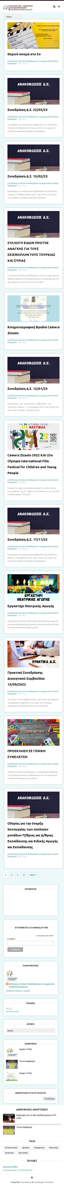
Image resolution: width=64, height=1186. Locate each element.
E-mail (11, 938)
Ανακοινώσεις (11, 1148)
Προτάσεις (23, 1153)
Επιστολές (53, 1148)
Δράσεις (25, 1148)
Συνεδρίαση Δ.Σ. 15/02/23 (27, 176)
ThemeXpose (25, 1182)
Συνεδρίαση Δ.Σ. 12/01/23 (27, 388)
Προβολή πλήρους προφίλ (18, 991)
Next (33, 875)
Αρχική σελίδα (10, 1167)
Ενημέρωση (39, 1148)
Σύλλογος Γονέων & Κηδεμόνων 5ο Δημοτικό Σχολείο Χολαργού (31, 985)
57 (24, 875)
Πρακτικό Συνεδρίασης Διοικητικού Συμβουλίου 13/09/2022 (26, 678)
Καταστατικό (12, 1011)
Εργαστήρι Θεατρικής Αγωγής (30, 606)
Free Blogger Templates (43, 1182)
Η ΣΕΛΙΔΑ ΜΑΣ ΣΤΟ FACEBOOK (17, 1170)
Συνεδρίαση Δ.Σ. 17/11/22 (27, 539)
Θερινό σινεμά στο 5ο (24, 54)
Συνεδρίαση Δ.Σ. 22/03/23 (27, 110)
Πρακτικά (9, 1153)
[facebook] (32, 1177)
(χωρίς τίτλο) (25, 1049)
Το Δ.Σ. (9, 1008)
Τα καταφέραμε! (27, 1061)
